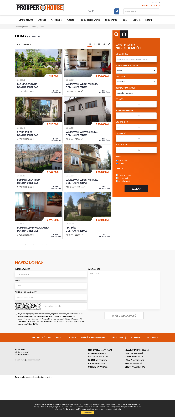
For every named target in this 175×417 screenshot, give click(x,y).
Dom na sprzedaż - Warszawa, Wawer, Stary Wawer (87, 120)
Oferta (72, 337)
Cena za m (121, 133)
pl (89, 11)
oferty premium (125, 175)
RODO (59, 337)
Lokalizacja (122, 54)
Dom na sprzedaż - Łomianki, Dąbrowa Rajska (38, 215)
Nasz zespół (56, 19)
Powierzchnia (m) (125, 110)
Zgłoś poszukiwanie (90, 19)
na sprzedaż (137, 350)
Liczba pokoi (122, 122)
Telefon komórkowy (26, 292)
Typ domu (121, 76)
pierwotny (123, 160)
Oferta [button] (71, 19)
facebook (116, 11)
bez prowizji (123, 178)
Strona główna (26, 19)
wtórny (121, 163)
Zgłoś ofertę (111, 19)
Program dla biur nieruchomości (27, 377)
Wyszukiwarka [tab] (116, 34)
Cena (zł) (120, 99)
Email (17, 280)
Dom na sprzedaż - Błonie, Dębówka (38, 72)
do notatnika (56, 92)
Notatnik (149, 19)
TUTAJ (36, 324)
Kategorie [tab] (124, 34)
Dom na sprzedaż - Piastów (87, 215)
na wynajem (100, 350)
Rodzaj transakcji (125, 88)
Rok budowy (122, 145)
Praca (125, 19)
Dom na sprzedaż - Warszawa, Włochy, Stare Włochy (87, 72)
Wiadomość (94, 269)
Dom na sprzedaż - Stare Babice (38, 120)
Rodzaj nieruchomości (127, 65)
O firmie (42, 19)
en (93, 11)
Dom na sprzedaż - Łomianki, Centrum (38, 167)
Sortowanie (23, 44)
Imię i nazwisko (22, 269)
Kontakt (136, 19)
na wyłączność (124, 181)
